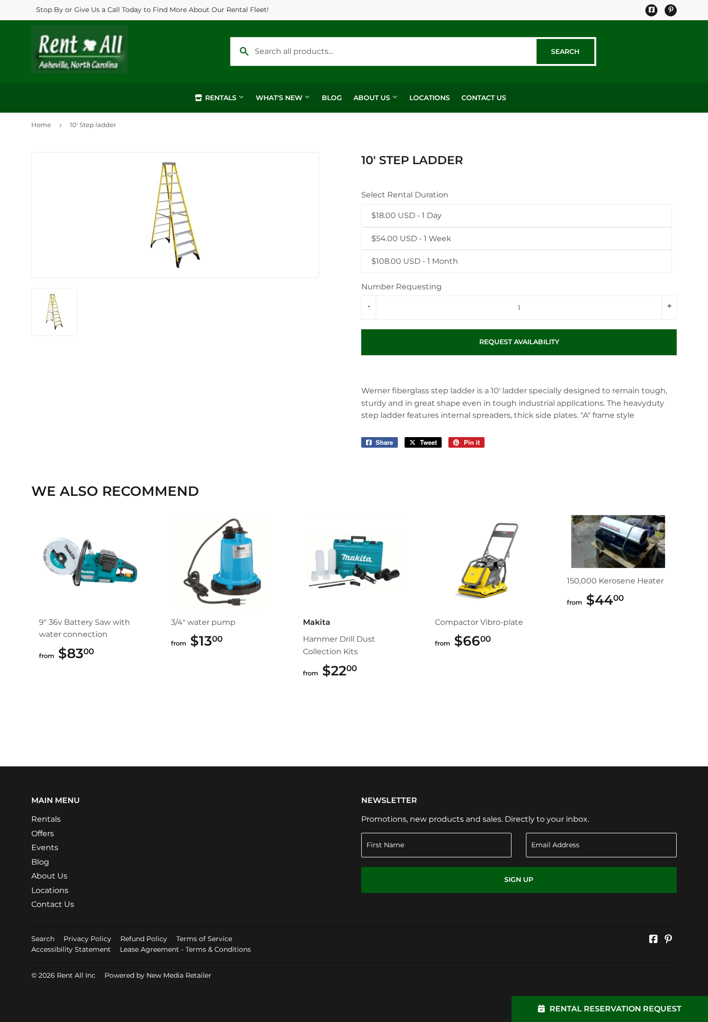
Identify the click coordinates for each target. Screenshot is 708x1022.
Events (44, 847)
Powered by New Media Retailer (158, 975)
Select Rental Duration (404, 194)
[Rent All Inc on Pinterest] (668, 939)
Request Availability (519, 341)
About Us (373, 98)
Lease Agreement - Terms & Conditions (185, 949)
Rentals (220, 98)
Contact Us (483, 98)
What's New (280, 98)
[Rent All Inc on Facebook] (653, 939)
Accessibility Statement (71, 949)
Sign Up (518, 879)
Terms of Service (204, 939)
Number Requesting (401, 286)
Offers (42, 833)
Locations (429, 98)
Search (572, 51)
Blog (332, 98)
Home (41, 125)
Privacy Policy (87, 939)
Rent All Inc (76, 975)
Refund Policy (143, 939)
